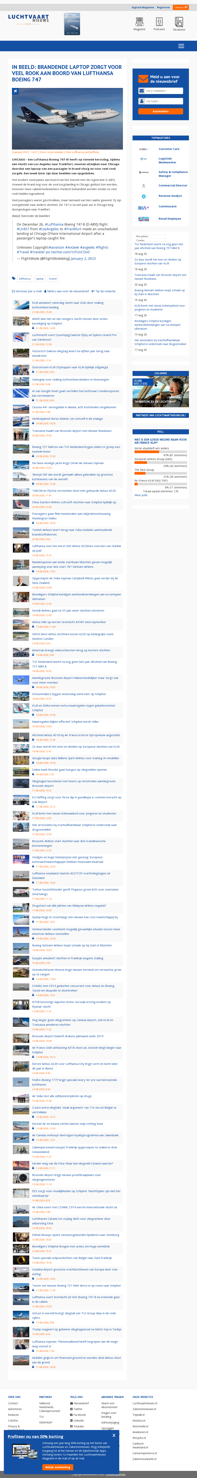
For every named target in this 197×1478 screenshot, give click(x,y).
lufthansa (24, 278)
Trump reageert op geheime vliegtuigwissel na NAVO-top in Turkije (76, 1329)
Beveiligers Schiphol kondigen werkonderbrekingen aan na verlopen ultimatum (157, 324)
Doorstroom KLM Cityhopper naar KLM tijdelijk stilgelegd (70, 367)
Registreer (163, 7)
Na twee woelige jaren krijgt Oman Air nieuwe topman (68, 463)
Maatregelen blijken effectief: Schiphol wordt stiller (65, 721)
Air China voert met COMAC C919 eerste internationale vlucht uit (74, 1207)
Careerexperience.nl (145, 1453)
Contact (13, 1403)
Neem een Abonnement (109, 1405)
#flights (102, 247)
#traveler (37, 252)
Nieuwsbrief (81, 1403)
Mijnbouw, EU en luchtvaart (156, 401)
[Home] (28, 19)
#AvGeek (72, 247)
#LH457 (23, 229)
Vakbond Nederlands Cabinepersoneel (49, 1407)
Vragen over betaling (108, 1414)
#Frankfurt (73, 229)
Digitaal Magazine (143, 7)
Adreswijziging (110, 1422)
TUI (41, 1416)
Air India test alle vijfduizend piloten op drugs (62, 1096)
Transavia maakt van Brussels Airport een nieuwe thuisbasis (72, 431)
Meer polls (141, 495)
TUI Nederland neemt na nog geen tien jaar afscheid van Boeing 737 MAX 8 (158, 246)
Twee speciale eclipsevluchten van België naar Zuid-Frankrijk (72, 1258)
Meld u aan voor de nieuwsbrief (68, 291)
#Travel (23, 252)
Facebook (79, 1415)
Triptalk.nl (138, 1415)
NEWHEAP (45, 1422)
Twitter (77, 1409)
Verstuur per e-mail (29, 291)
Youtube (78, 1426)
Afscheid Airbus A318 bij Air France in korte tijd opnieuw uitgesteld (76, 735)
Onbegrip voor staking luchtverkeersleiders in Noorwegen (70, 379)
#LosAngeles (49, 229)
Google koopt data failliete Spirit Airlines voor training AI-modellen (75, 758)
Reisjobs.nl (139, 1438)
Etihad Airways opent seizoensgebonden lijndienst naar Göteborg (75, 1235)
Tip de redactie (105, 291)
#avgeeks (87, 247)
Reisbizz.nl (139, 1420)
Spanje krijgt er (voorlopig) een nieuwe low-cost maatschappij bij (75, 917)
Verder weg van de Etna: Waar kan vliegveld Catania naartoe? (72, 1163)
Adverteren (15, 1409)
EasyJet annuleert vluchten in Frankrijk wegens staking (67, 958)
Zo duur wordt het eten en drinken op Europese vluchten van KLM (75, 746)
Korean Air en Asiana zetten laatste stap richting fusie (67, 1123)
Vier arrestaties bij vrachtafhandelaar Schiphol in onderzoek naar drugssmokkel (160, 342)
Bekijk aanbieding (57, 1467)
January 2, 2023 (83, 258)
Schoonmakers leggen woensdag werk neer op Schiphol (69, 694)
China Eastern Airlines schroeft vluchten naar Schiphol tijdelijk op (74, 502)
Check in (179, 7)
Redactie (13, 1415)
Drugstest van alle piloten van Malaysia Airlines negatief (69, 905)
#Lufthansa (54, 224)
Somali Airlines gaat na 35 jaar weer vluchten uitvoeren (68, 610)
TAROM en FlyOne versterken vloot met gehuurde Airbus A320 (74, 490)
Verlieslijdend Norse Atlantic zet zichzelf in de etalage (67, 418)
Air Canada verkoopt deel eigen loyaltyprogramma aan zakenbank (75, 1135)
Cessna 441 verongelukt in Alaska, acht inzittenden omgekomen (74, 407)
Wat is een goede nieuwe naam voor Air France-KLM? (160, 441)
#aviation (56, 247)
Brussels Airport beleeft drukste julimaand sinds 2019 (68, 1036)
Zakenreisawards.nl (144, 1459)
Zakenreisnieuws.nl (144, 1409)
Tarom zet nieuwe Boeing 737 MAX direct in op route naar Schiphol (76, 1285)
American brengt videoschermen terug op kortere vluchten (71, 650)
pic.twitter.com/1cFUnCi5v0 (68, 252)
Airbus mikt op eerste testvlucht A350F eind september (69, 622)
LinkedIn (78, 1420)
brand (53, 278)
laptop (40, 278)
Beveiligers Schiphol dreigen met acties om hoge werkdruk (71, 1246)
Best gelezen (142, 236)
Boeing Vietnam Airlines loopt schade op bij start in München (72, 945)
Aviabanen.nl (140, 1432)
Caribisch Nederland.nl (140, 1445)
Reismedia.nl (140, 1426)
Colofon (13, 1420)
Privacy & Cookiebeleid (16, 1428)
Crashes (140, 240)
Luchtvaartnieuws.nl (145, 1403)
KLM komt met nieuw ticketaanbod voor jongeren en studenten (74, 813)
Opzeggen (107, 1428)
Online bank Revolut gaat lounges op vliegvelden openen (69, 769)
